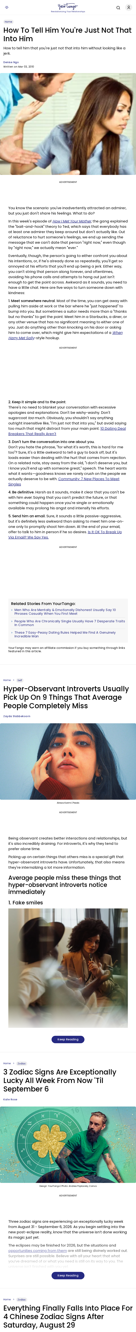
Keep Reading (68, 1039)
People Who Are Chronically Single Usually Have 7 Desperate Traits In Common (70, 623)
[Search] (117, 7)
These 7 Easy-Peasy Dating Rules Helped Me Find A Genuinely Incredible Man (65, 634)
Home (8, 22)
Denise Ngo (11, 62)
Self (20, 680)
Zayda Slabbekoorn (16, 716)
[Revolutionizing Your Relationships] (68, 6)
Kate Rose (10, 1099)
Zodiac (22, 1063)
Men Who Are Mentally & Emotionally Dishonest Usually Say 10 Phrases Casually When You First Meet (65, 612)
